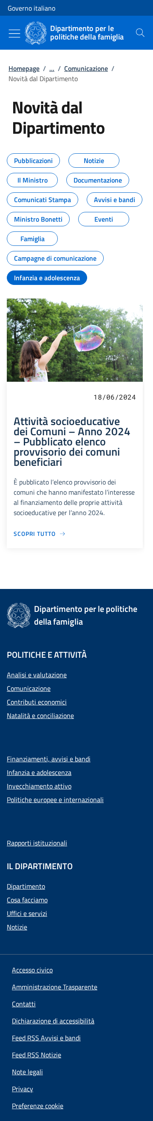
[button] (37, 1106)
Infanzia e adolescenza (39, 772)
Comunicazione (86, 68)
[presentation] (140, 33)
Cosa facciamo (27, 900)
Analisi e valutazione (37, 675)
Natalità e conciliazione (40, 715)
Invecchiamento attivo (39, 786)
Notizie (17, 927)
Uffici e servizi (27, 913)
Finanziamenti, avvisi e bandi (49, 759)
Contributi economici (37, 702)
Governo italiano (31, 8)
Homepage (24, 68)
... (51, 68)
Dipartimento (26, 886)
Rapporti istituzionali (37, 843)
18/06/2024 (115, 396)
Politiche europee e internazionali (55, 799)
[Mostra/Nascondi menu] (14, 33)
